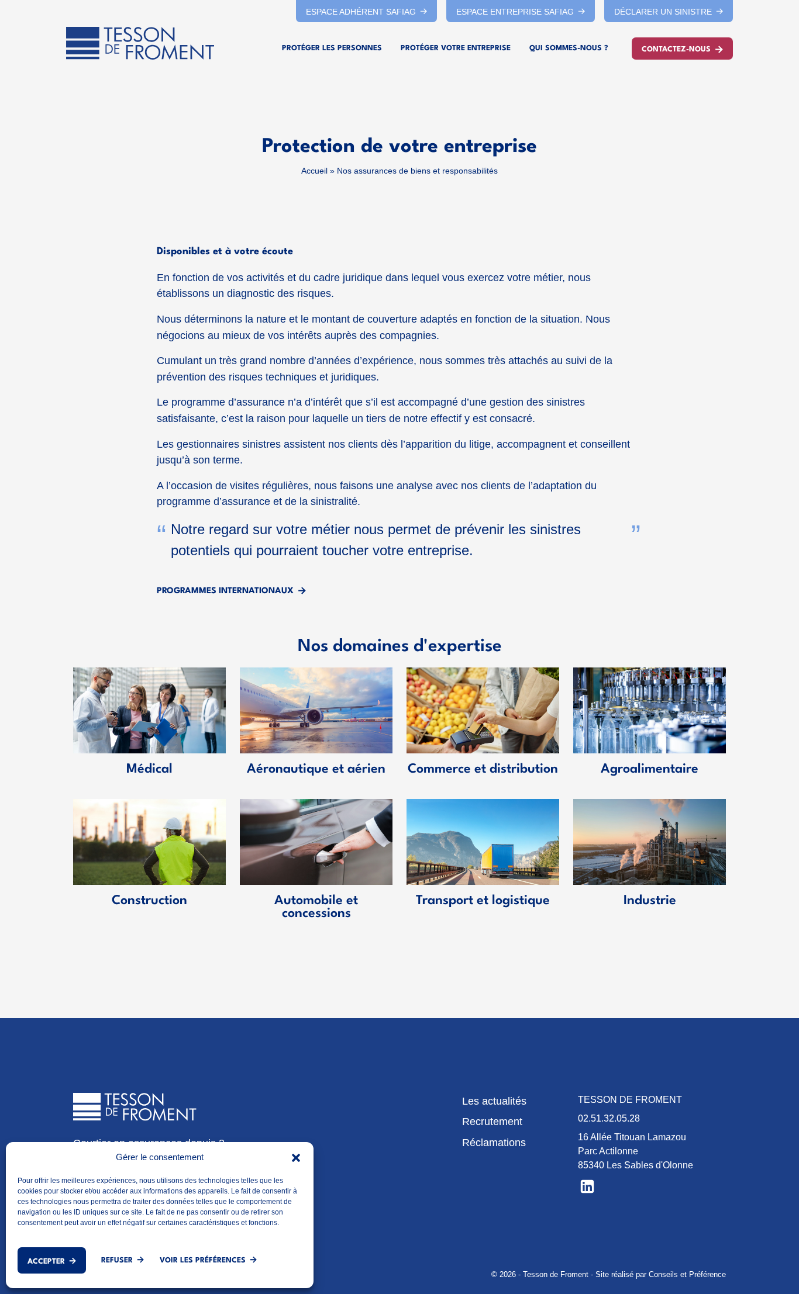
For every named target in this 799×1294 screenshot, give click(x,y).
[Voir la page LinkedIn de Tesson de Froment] (587, 1186)
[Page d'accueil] (140, 43)
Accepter (46, 1261)
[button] (296, 1157)
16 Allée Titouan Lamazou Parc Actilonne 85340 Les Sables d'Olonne (635, 1151)
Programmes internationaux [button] (225, 591)
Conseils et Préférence (687, 1274)
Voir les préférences (203, 1260)
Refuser (117, 1260)
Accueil (314, 170)
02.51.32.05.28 (609, 1118)
